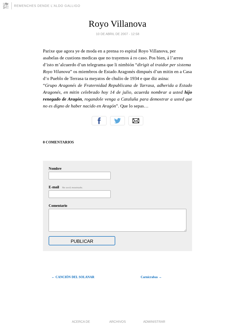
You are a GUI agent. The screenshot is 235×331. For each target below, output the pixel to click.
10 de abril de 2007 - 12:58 (117, 34)
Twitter (117, 120)
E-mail (66, 187)
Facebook (99, 120)
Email (136, 120)
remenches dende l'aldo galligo (47, 6)
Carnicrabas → (151, 277)
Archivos (117, 321)
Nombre (55, 168)
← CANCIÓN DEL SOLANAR (72, 277)
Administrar (154, 321)
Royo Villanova (117, 24)
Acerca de (81, 321)
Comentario (58, 206)
